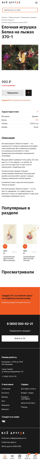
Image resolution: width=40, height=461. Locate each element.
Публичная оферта (9, 442)
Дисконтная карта (28, 403)
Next (38, 228)
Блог (3, 401)
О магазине (6, 389)
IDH (37, 120)
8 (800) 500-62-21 (20, 324)
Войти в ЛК (20, 338)
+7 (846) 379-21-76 (9, 376)
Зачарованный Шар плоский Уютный (28, 258)
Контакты (5, 393)
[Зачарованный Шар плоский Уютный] (29, 234)
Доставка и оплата (28, 389)
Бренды (5, 397)
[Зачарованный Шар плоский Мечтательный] (10, 234)
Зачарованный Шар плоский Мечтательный (9, 258)
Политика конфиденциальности (14, 438)
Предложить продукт (20, 331)
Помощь (24, 407)
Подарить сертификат (25, 398)
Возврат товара (27, 393)
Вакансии (5, 409)
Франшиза (5, 405)
